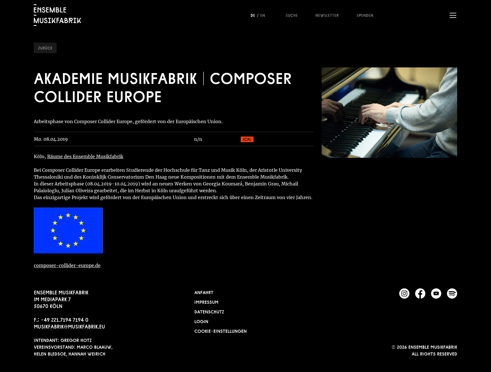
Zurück (45, 47)
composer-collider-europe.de (67, 265)
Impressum (206, 301)
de (253, 15)
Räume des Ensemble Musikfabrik (85, 156)
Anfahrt (203, 292)
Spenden (365, 15)
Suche (292, 15)
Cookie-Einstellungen (220, 330)
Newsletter (327, 15)
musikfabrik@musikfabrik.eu (69, 325)
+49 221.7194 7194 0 (64, 319)
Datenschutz (209, 311)
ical (247, 139)
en (262, 15)
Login (201, 321)
